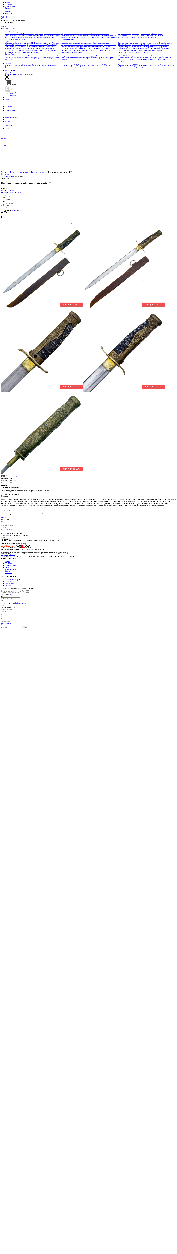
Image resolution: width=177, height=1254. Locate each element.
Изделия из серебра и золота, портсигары (138, 48)
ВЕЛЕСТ (13, 595)
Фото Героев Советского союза (154, 45)
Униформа (147, 56)
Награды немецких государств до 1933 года (31, 58)
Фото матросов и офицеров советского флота (143, 46)
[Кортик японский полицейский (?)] (42, 309)
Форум (7, 571)
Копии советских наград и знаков (78, 45)
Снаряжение (160, 58)
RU (2, 145)
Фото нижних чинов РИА (89, 37)
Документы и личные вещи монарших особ (43, 56)
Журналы (141, 50)
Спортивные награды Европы (72, 56)
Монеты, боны (129, 37)
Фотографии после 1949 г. (134, 45)
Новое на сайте (10, 565)
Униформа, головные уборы (19, 37)
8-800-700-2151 (10, 70)
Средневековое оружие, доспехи (16, 56)
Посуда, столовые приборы (146, 34)
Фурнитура (79, 47)
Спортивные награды (97, 45)
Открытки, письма (152, 47)
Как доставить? (16, 192)
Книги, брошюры (131, 50)
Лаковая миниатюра (75, 52)
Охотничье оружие (97, 58)
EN (5, 145)
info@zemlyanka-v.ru (8, 555)
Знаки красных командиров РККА (38, 47)
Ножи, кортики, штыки (23, 43)
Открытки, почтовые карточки (145, 37)
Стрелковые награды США (127, 65)
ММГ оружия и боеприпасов (41, 43)
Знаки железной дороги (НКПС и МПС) (25, 48)
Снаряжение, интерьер (103, 35)
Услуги (7, 562)
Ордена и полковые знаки (70, 34)
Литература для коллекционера (141, 35)
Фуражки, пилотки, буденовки (24, 45)
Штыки (120, 56)
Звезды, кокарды (72, 48)
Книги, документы (73, 37)
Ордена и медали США (69, 65)
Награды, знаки (44, 48)
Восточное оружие (89, 56)
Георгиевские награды (17, 39)
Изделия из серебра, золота (127, 34)
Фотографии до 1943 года (155, 43)
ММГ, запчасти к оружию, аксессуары (33, 34)
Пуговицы (126, 35)
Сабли (70, 58)
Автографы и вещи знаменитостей (90, 48)
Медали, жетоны (85, 34)
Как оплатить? (6, 192)
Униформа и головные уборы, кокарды (18, 65)
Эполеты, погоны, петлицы (85, 35)
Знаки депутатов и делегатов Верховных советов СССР (31, 51)
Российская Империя (12, 580)
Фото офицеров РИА (105, 37)
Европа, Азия (9, 583)
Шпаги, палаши (78, 58)
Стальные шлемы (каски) (43, 45)
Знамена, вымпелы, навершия (128, 43)
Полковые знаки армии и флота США (91, 65)
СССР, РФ (8, 581)
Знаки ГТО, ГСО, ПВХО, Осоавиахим (39, 50)
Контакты (8, 573)
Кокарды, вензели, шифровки (39, 37)
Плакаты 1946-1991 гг (84, 50)
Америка (8, 585)
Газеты (124, 52)
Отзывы (8, 567)
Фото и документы (149, 58)
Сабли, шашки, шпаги (12, 34)
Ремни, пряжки (88, 47)
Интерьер (142, 43)
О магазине (9, 563)
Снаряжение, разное (141, 67)
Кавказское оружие (22, 35)
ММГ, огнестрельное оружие (133, 56)
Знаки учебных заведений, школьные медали (77, 43)
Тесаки (106, 58)
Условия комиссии (11, 569)
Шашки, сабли (10, 43)
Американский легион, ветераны (148, 65)
